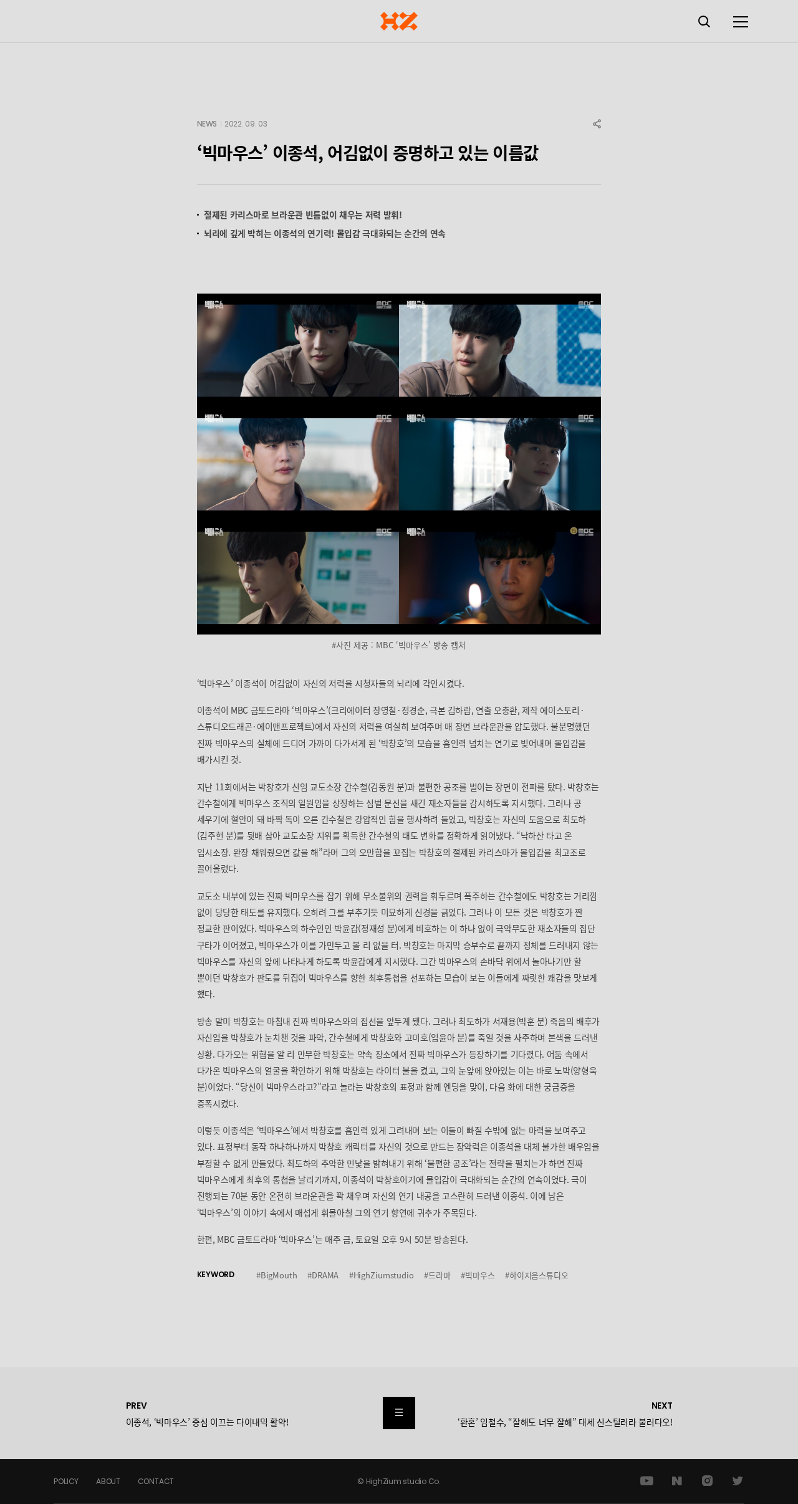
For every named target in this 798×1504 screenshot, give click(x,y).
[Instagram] (707, 1481)
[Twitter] (737, 1481)
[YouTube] (646, 1481)
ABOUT (108, 1481)
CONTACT (156, 1481)
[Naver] (677, 1481)
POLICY (66, 1481)
